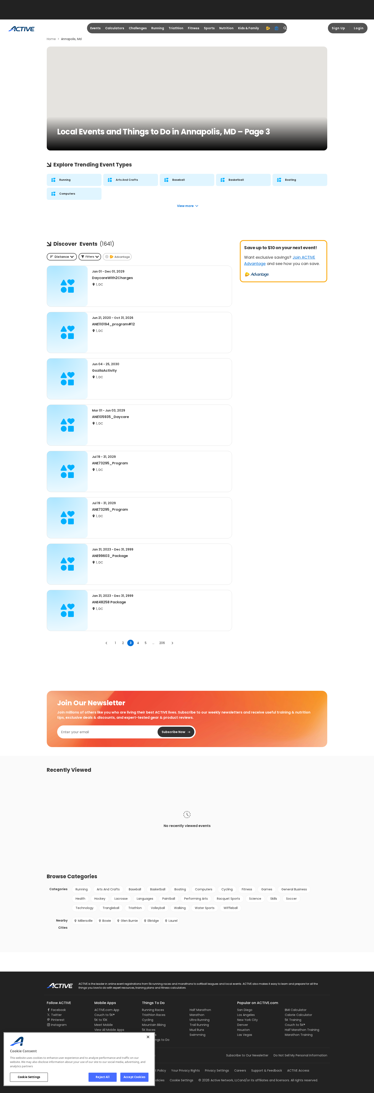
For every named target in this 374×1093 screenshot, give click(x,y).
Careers (240, 1070)
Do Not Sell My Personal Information (300, 1055)
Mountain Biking (154, 1025)
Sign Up (338, 28)
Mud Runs (197, 1030)
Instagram (59, 1025)
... (153, 643)
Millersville (85, 921)
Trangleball (111, 908)
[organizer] (276, 28)
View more (185, 206)
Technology (85, 908)
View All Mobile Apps (109, 1030)
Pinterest (57, 1020)
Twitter (56, 1015)
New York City (247, 1020)
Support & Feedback (266, 1070)
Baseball (135, 889)
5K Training (293, 1020)
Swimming (197, 1035)
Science (255, 898)
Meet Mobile (103, 1025)
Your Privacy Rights (185, 1070)
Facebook (58, 1010)
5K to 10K (100, 1020)
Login (359, 28)
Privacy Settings (217, 1070)
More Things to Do (155, 1040)
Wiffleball (231, 908)
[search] (285, 28)
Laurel (173, 921)
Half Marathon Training (302, 1030)
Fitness (193, 28)
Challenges (138, 28)
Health (80, 898)
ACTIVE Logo (56, 984)
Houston (243, 1030)
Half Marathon (200, 1010)
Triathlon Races (153, 1015)
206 (162, 643)
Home (51, 39)
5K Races (148, 1030)
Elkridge (153, 921)
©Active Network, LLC (219, 1080)
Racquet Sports (228, 898)
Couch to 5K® (104, 1015)
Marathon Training (299, 1035)
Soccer (291, 898)
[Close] (148, 1037)
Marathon (197, 1015)
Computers (203, 889)
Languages (145, 898)
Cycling (227, 889)
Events (95, 28)
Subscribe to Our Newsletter (247, 1055)
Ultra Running (200, 1020)
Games (266, 889)
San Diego (244, 1010)
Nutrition (226, 28)
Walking (180, 908)
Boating (180, 889)
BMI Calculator (295, 1010)
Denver (242, 1025)
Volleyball (158, 908)
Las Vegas (244, 1035)
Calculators (114, 28)
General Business (294, 889)
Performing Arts (196, 898)
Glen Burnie (129, 921)
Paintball (168, 898)
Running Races (153, 1010)
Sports (209, 28)
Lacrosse (121, 898)
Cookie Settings (29, 1077)
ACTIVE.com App (106, 1010)
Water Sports (204, 908)
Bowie (106, 921)
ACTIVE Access (298, 1070)
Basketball (157, 889)
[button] (90, 256)
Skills (273, 898)
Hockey (99, 898)
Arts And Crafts (108, 889)
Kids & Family (248, 28)
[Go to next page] (172, 643)
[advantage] (268, 28)
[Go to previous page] (106, 643)
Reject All (102, 1077)
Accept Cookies (134, 1077)
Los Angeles (246, 1015)
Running (157, 28)
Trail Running (199, 1025)
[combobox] (62, 256)
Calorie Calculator (298, 1015)
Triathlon (176, 28)
